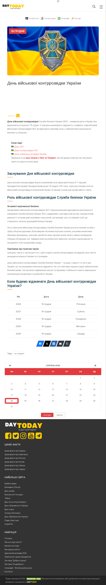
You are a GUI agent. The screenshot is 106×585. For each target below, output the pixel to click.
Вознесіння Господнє (14, 495)
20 (53, 395)
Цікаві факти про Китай (14, 462)
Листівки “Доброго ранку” (15, 561)
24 (12, 401)
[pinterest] (54, 1)
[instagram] (58, 1)
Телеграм (16, 99)
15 (81, 389)
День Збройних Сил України (16, 517)
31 (12, 406)
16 (94, 389)
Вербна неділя (10, 484)
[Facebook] (40, 344)
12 (39, 389)
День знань (9, 509)
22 (81, 395)
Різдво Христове (12, 520)
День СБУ (19, 146)
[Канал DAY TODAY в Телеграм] (38, 436)
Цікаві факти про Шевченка (16, 454)
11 (25, 389)
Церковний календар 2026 (16, 553)
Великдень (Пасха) (12, 487)
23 (94, 395)
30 (94, 401)
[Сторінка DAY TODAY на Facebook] (8, 435)
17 (12, 395)
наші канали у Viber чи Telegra (40, 158)
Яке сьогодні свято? (13, 542)
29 (80, 401)
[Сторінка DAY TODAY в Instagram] (23, 435)
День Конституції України (15, 502)
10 (12, 389)
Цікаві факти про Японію (15, 458)
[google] (52, 1)
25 (25, 401)
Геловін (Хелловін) (12, 513)
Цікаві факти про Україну (15, 451)
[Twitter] (47, 344)
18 (25, 395)
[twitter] (48, 1)
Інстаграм (34, 99)
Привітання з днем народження (18, 557)
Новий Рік (9, 524)
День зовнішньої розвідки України (30, 154)
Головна (8, 538)
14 (67, 389)
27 (53, 401)
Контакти (9, 572)
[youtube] (56, 1)
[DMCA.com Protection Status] (34, 579)
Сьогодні (47, 415)
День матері (9, 491)
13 (53, 389)
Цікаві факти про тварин (15, 469)
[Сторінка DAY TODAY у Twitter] (16, 435)
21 (67, 395)
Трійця (7, 498)
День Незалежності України (16, 506)
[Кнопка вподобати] (18, 116)
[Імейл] (60, 344)
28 (67, 401)
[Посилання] (67, 344)
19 (39, 395)
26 (39, 401)
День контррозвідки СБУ (26, 150)
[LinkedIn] (54, 344)
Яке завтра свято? (12, 550)
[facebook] (50, 1)
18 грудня (19, 354)
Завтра (59, 415)
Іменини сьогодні (12, 546)
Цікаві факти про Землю (15, 465)
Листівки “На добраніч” (14, 564)
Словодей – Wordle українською (18, 568)
